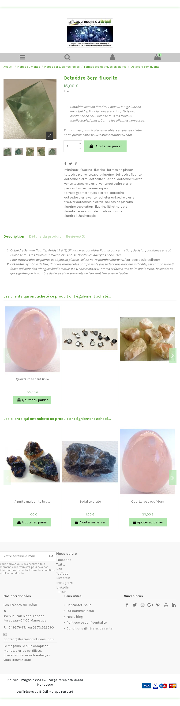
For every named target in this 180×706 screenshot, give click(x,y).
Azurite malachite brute (32, 502)
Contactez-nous (79, 605)
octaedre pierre (75, 179)
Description (14, 236)
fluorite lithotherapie (80, 216)
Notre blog (75, 617)
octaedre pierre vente (80, 197)
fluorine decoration (78, 207)
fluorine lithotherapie (111, 207)
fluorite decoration (78, 211)
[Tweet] (70, 164)
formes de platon (120, 170)
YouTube (62, 574)
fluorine (86, 170)
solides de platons (119, 202)
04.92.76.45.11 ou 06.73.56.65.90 (31, 627)
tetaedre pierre (75, 174)
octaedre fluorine (102, 179)
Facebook (63, 560)
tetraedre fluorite (129, 174)
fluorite (99, 170)
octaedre (117, 193)
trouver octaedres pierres (83, 202)
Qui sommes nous (80, 611)
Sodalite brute (90, 502)
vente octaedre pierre (115, 184)
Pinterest (63, 578)
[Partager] (65, 164)
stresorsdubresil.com (85, 260)
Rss (59, 569)
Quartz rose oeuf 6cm (32, 379)
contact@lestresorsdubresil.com (29, 639)
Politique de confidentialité (87, 623)
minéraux (71, 170)
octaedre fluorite (129, 179)
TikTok (61, 592)
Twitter (61, 564)
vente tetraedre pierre (80, 184)
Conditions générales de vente (89, 628)
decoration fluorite (108, 211)
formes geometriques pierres (86, 193)
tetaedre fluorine (101, 174)
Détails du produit (45, 236)
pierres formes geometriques (86, 188)
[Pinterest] (76, 164)
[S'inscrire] (51, 556)
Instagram (64, 583)
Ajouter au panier (109, 146)
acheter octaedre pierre (116, 197)
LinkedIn (62, 587)
